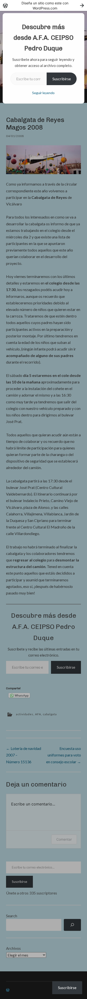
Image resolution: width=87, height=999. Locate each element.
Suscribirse (61, 78)
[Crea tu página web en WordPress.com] (43, 5)
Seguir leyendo (43, 93)
